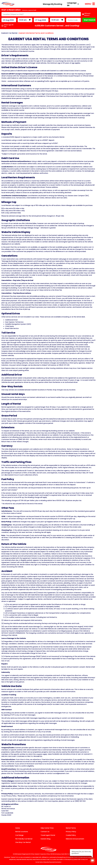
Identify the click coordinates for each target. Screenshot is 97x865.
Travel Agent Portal (48, 835)
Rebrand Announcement (75, 839)
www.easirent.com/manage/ (14, 433)
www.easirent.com (76, 259)
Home (17, 828)
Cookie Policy (71, 835)
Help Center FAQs (47, 828)
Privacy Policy (71, 832)
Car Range (19, 835)
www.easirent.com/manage (33, 261)
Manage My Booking (52, 4)
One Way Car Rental (23, 842)
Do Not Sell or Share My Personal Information (48, 862)
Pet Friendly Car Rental (23, 839)
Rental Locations (21, 832)
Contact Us (45, 832)
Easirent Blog (45, 839)
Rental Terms (71, 828)
